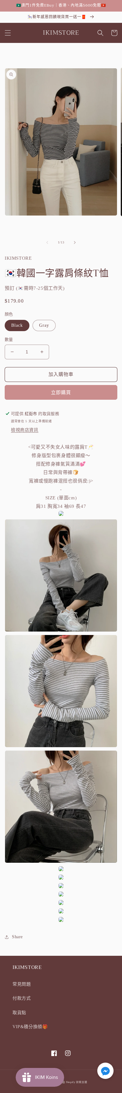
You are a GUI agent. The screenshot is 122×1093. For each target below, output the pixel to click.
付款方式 (22, 998)
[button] (8, 33)
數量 (9, 339)
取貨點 (19, 1012)
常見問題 (22, 984)
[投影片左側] (47, 242)
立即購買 (61, 392)
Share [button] (17, 936)
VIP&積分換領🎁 (30, 1026)
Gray (44, 325)
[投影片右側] (75, 242)
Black (17, 325)
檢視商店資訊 (24, 430)
